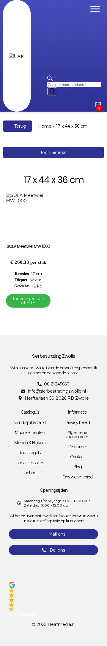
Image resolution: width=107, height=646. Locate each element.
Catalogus (30, 412)
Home (44, 126)
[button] (53, 599)
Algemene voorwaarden (77, 434)
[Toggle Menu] (95, 9)
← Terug (17, 126)
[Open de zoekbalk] (50, 79)
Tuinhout (30, 472)
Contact (77, 456)
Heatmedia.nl (61, 624)
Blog (77, 467)
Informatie (77, 412)
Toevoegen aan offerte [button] (28, 301)
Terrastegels (29, 452)
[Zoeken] (52, 91)
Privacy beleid (77, 422)
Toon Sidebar (53, 152)
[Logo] (17, 56)
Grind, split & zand (29, 422)
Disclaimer (77, 446)
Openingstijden (53, 490)
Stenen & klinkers (29, 442)
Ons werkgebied (77, 477)
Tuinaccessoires (30, 462)
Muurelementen (30, 432)
